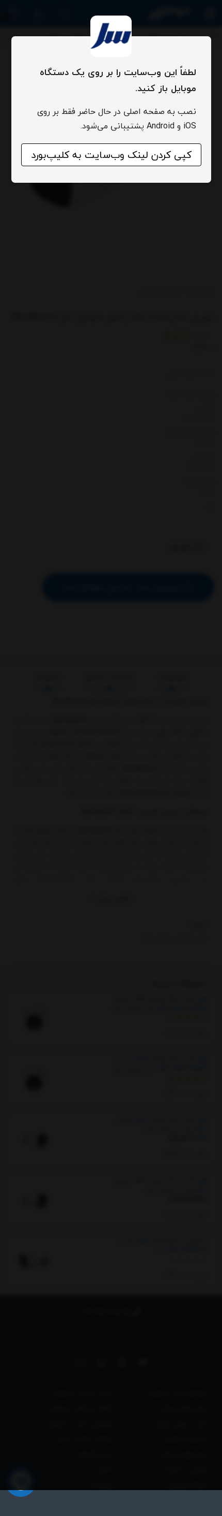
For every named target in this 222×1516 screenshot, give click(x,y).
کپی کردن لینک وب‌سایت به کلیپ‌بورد (111, 155)
